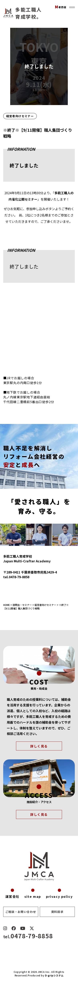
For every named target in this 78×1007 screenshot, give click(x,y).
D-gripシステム (54, 975)
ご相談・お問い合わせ (20, 912)
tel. (28, 936)
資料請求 (57, 912)
